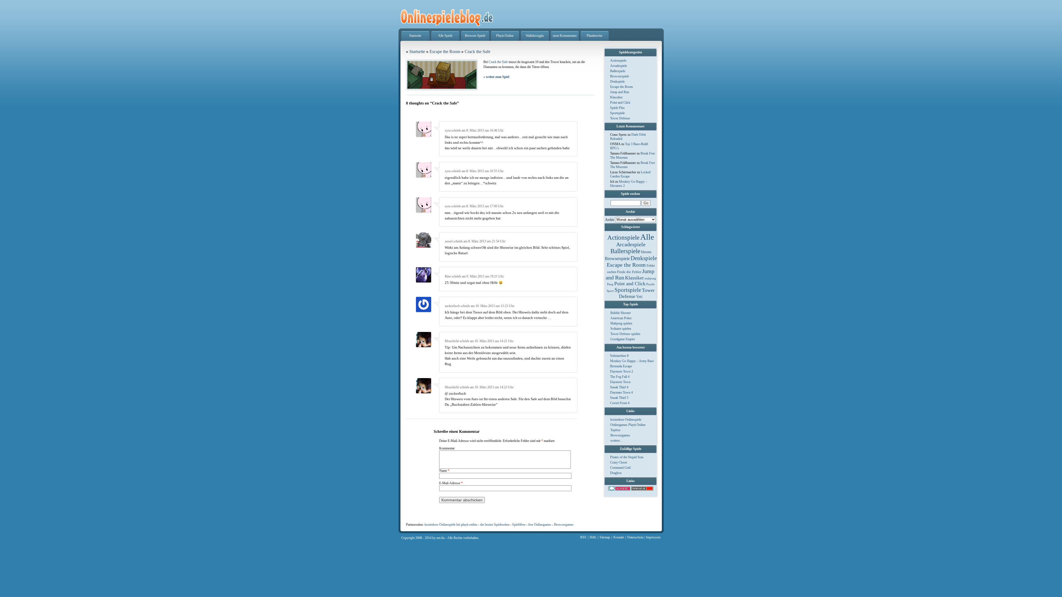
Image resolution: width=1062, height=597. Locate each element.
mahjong (650, 278)
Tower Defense (620, 118)
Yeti (639, 297)
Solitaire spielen (620, 329)
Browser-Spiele (475, 36)
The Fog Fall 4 (619, 377)
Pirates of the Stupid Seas (627, 457)
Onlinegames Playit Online (627, 425)
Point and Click (620, 102)
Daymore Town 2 (621, 371)
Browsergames (620, 435)
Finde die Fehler (629, 272)
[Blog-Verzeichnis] (619, 489)
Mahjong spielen (621, 323)
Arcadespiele (618, 66)
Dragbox (616, 473)
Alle (647, 236)
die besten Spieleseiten (494, 525)
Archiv (609, 220)
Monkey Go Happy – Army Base (632, 361)
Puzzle (650, 284)
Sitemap (605, 537)
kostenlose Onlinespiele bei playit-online (451, 525)
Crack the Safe (477, 51)
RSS (583, 537)
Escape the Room (621, 87)
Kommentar (447, 448)
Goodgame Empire (622, 339)
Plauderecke (594, 36)
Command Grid (620, 468)
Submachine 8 (619, 356)
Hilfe (593, 537)
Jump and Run (619, 92)
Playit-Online (505, 36)
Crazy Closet (618, 462)
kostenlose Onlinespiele (625, 419)
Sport (610, 290)
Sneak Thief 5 (619, 398)
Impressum (653, 537)
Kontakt (618, 537)
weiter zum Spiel (496, 77)
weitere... (616, 440)
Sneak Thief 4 (619, 387)
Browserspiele (619, 76)
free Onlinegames (539, 525)
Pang (610, 284)
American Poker (621, 318)
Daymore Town (620, 382)
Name (444, 471)
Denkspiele (617, 81)
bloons (646, 252)
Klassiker (616, 97)
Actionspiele (618, 60)
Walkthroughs (535, 36)
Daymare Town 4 (621, 392)
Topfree (615, 430)
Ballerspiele (617, 71)
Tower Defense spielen (625, 334)
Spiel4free (518, 525)
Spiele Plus (617, 108)
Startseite (415, 36)
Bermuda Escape (621, 366)
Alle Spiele (445, 36)
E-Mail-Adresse (451, 483)
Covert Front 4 (619, 403)
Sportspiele (617, 113)
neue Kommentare (565, 36)
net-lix (440, 538)
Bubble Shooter (620, 313)
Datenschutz (635, 537)
